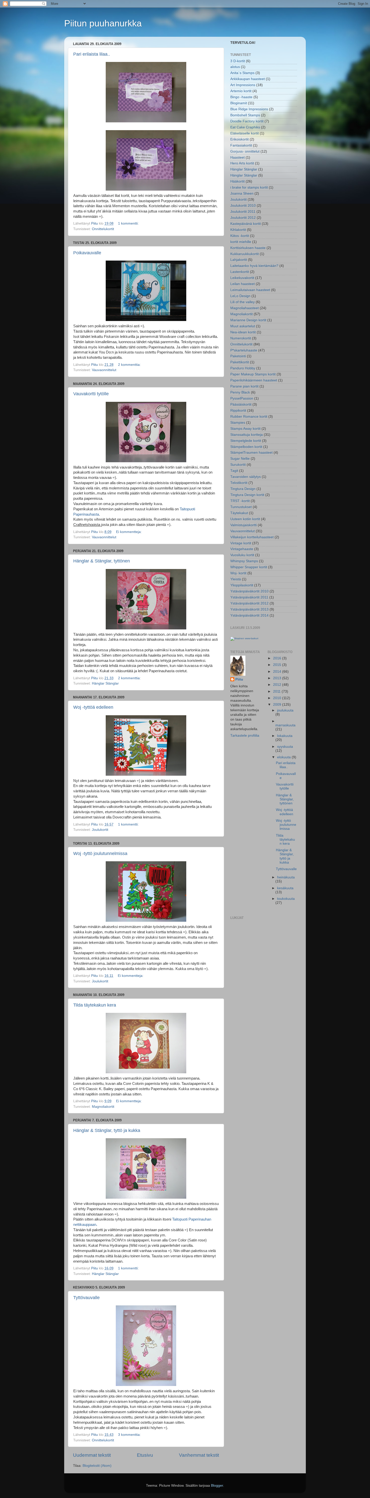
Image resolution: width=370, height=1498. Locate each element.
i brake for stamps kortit (249, 187)
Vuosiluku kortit (242, 555)
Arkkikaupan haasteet (247, 79)
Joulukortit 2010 (243, 205)
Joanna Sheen (241, 193)
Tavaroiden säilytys (245, 477)
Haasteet (237, 157)
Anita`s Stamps (242, 73)
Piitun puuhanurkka (103, 23)
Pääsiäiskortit (240, 404)
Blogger (217, 1485)
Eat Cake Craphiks (245, 127)
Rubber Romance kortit (248, 416)
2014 (277, 671)
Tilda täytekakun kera (94, 1005)
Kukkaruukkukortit (244, 254)
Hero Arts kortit (242, 163)
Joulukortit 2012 (243, 218)
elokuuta (284, 757)
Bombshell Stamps (245, 115)
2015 (277, 665)
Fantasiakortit (241, 145)
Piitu (239, 679)
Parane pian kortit (244, 386)
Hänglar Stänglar (105, 683)
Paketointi (238, 356)
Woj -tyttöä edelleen (93, 707)
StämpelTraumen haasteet (251, 452)
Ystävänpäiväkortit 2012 (249, 603)
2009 (277, 704)
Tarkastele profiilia (244, 735)
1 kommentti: (129, 223)
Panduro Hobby (242, 368)
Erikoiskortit (239, 139)
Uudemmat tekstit (92, 1455)
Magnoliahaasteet (244, 308)
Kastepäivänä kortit (245, 224)
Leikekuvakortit (242, 278)
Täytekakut (239, 513)
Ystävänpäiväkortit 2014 (249, 615)
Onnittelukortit (103, 229)
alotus (235, 67)
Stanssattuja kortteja (246, 435)
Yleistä (235, 579)
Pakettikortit (239, 362)
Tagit (234, 471)
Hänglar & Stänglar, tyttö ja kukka (106, 1130)
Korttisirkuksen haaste (248, 248)
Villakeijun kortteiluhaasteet (252, 537)
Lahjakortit (238, 260)
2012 (277, 685)
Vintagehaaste (241, 549)
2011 (277, 691)
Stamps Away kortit (245, 429)
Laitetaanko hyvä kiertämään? (254, 266)
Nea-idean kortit (243, 332)
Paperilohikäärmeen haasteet (253, 380)
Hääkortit (237, 181)
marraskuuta (285, 725)
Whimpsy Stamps (244, 561)
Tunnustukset (241, 507)
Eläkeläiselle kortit (244, 133)
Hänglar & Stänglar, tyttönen (101, 560)
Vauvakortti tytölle (91, 393)
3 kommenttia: (130, 1435)
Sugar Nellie (240, 458)
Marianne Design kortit (248, 320)
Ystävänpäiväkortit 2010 (249, 591)
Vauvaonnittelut (104, 370)
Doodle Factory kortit (247, 121)
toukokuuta (286, 899)
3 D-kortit (237, 61)
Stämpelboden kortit (246, 447)
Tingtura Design (242, 489)
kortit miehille (240, 242)
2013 (277, 678)
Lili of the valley (242, 302)
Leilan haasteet (242, 284)
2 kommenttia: (130, 365)
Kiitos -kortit (239, 236)
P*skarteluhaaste (243, 350)
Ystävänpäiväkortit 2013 (249, 609)
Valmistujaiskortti (243, 525)
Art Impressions (242, 85)
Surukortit (238, 465)
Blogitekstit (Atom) (97, 1466)
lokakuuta (284, 736)
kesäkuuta (285, 888)
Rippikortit (238, 410)
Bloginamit (238, 103)
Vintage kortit (240, 543)
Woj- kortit (238, 573)
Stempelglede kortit (245, 441)
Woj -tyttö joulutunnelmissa (100, 853)
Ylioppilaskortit (241, 585)
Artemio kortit (240, 91)
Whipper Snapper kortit (248, 567)
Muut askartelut (242, 326)
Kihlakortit (238, 230)
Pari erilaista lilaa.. (91, 54)
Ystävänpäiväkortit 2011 (249, 597)
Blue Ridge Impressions (249, 109)
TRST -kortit (240, 501)
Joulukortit (100, 830)
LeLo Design (240, 296)
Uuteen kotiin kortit (245, 519)
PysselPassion (241, 398)
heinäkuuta (286, 877)
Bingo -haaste (241, 97)
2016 (277, 658)
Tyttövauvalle (86, 1297)
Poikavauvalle (87, 252)
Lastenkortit (239, 272)
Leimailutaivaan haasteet (250, 290)
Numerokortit (240, 338)
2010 (277, 698)
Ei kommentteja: (129, 532)
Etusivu (145, 1455)
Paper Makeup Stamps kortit (253, 374)
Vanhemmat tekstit (199, 1455)
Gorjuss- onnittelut (245, 151)
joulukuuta (285, 710)
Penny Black (240, 392)
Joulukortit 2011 (242, 211)
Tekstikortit (238, 483)
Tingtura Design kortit (247, 495)
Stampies (237, 422)
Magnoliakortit (103, 1107)
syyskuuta (285, 746)
